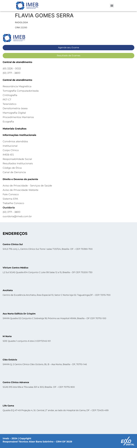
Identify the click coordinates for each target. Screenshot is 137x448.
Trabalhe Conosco (13, 203)
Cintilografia (10, 95)
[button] (112, 5)
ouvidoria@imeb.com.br (17, 216)
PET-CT (7, 99)
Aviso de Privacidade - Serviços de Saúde (27, 185)
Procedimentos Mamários (18, 117)
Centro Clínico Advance (16, 382)
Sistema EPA (10, 198)
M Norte (7, 336)
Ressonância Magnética (17, 86)
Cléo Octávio (10, 359)
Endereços (15, 233)
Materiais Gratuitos (14, 128)
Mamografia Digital (14, 112)
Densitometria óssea (15, 108)
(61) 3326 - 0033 (12, 68)
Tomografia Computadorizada (21, 90)
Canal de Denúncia (14, 172)
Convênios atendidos (15, 141)
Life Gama (8, 405)
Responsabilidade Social (17, 159)
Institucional (10, 145)
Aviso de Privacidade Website (20, 190)
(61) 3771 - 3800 (11, 72)
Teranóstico (9, 104)
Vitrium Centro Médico (15, 267)
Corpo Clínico (11, 150)
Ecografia (8, 121)
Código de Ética (12, 167)
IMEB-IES (8, 154)
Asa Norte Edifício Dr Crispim (19, 313)
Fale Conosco (11, 194)
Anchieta (8, 290)
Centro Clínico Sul (13, 244)
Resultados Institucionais (18, 163)
